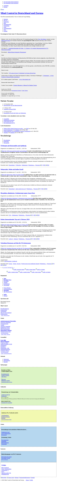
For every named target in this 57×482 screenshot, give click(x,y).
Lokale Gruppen (5, 375)
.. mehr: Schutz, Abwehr (5, 334)
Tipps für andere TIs (6, 473)
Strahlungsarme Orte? (6, 331)
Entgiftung (3, 346)
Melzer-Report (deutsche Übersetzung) (17, 52)
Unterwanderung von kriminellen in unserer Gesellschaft (17, 131)
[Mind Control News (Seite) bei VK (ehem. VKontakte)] (40, 269)
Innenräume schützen (6, 330)
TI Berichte (18, 165)
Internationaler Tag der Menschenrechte (13, 105)
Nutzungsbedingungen (24, 477)
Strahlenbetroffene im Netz (6, 382)
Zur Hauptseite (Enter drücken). (11, 3)
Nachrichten (6, 25)
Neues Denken (7, 287)
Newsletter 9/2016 (5, 458)
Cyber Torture (25, 90)
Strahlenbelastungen (5, 349)
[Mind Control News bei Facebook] (18, 269)
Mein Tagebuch (5, 467)
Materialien (8, 321)
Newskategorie (4, 440)
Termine (5, 282)
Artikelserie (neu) (5, 432)
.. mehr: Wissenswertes (5, 315)
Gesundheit (6, 119)
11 (12, 267)
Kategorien (6, 141)
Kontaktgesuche (5, 374)
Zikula (27, 480)
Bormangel (4, 435)
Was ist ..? (6, 20)
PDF (44, 165)
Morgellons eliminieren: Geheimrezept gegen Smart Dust (18, 193)
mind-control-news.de (20, 188)
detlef (27, 128)
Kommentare (7, 283)
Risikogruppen (4, 314)
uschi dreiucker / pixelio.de (10, 261)
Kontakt (5, 31)
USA (10, 215)
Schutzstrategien (4, 323)
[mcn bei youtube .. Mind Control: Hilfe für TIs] (24, 272)
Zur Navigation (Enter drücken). (11, 1)
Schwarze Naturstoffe (6, 322)
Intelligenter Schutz (5, 327)
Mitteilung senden (5, 380)
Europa (10, 263)
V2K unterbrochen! (6, 433)
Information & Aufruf (6, 456)
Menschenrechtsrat (5, 40)
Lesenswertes (4, 310)
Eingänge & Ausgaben (6, 402)
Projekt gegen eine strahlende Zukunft (30, 263)
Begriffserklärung (5, 308)
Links (5, 27)
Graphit (2, 325)
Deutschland (12, 165)
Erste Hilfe (3, 340)
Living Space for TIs (8, 121)
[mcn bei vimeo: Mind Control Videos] (35, 272)
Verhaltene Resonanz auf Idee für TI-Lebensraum (16, 243)
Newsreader (6, 285)
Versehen (6, 132)
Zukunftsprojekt (7, 24)
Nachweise (6, 21)
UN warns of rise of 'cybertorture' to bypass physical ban (22, 73)
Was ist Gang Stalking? (6, 312)
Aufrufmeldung (5, 415)
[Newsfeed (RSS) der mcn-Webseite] (45, 272)
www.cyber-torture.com (24, 79)
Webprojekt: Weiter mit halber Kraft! (12, 169)
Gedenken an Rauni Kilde (10, 109)
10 (10, 267)
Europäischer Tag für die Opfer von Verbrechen (15, 113)
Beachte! (6, 361)
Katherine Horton (5, 416)
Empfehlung (3, 345)
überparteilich (7, 360)
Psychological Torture (16, 90)
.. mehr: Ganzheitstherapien (6, 353)
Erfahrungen (25, 165)
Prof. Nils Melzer (42, 39)
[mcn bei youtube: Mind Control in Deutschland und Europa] (12, 272)
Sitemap (5, 295)
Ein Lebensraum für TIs (9, 122)
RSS (5, 477)
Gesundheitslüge (7, 28)
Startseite (6, 19)
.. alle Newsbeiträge (4, 333)
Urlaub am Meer (4, 342)
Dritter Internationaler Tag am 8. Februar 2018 (15, 219)
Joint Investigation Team (6, 419)
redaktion (17, 130)
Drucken (37, 165)
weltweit (11, 239)
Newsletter (6, 281)
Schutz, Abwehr (16, 263)
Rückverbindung (5, 341)
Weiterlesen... (31, 165)
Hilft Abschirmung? (5, 329)
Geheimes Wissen (5, 350)
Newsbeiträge (7, 140)
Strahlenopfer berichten (9, 120)
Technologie (3, 311)
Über (5, 29)
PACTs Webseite (4, 459)
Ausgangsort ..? (5, 470)
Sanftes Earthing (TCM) (6, 344)
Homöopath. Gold (5, 348)
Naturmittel (4, 444)
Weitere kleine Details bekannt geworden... (14, 128)
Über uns (3, 379)
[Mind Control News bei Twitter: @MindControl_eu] (30, 269)
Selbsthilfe (3, 441)
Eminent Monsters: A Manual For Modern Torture (25, 85)
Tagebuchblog (6, 469)
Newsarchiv (6, 142)
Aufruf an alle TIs (5, 394)
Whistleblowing (5, 474)
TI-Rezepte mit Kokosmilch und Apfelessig (13, 145)
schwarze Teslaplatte (5, 326)
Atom (12, 477)
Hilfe (5, 23)
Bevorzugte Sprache (5, 301)
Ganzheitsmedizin (8, 289)
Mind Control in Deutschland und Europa (22, 13)
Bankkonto (4, 396)
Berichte (3, 418)
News (2, 471)
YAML (31, 480)
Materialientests (5, 442)
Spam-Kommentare (8, 130)
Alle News (3, 376)
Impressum (6, 359)
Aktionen (16, 239)
